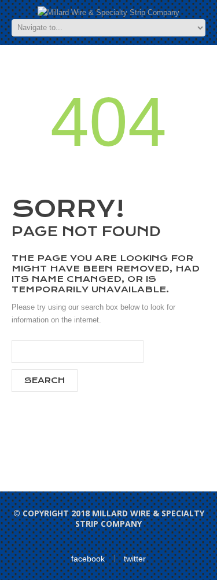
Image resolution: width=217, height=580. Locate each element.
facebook (88, 558)
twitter (135, 558)
